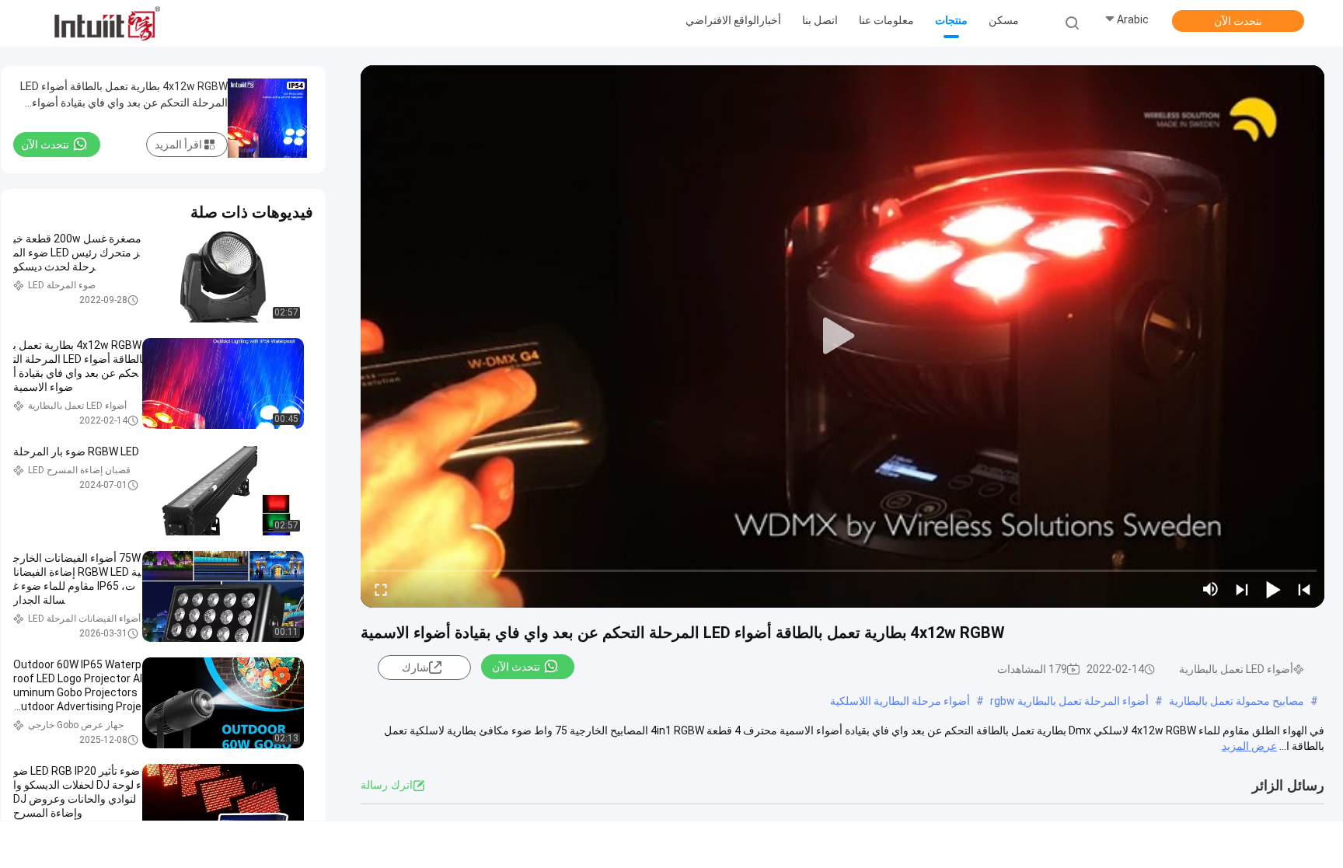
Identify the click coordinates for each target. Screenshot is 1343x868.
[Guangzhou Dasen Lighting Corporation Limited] (107, 23)
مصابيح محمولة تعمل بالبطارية (1236, 701)
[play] (842, 336)
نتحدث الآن (1238, 21)
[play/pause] (1273, 589)
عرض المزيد (1249, 746)
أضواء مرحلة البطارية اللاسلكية (900, 701)
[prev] (1304, 589)
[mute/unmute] (1210, 589)
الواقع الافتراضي (722, 20)
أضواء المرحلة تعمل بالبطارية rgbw (1069, 701)
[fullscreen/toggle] (380, 589)
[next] (1242, 589)
